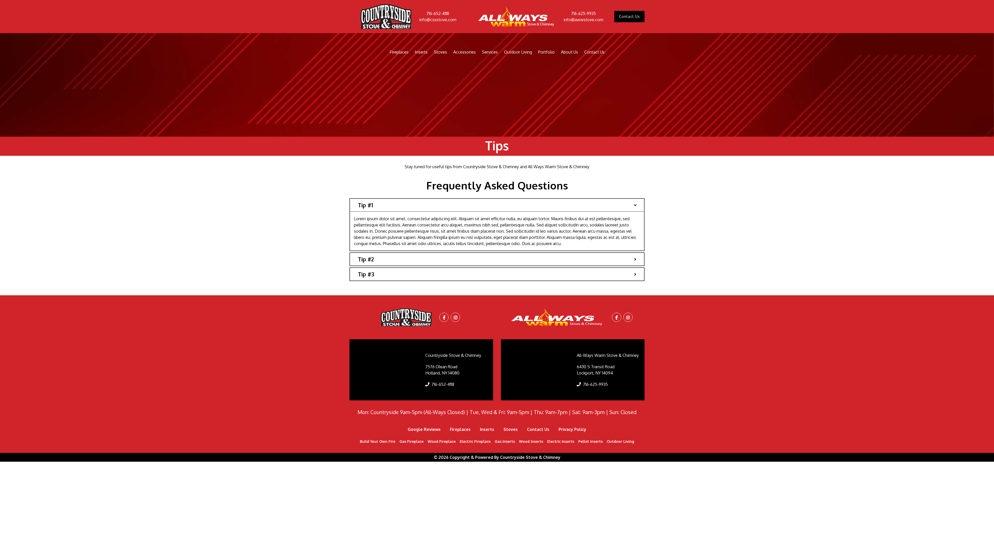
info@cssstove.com (437, 19)
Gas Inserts (505, 441)
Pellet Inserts (590, 441)
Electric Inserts (560, 441)
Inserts (421, 52)
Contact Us (629, 16)
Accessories (464, 52)
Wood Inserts (531, 441)
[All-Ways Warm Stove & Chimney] (517, 16)
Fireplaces (399, 52)
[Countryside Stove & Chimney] (385, 16)
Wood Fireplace (442, 441)
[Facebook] (444, 317)
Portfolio (546, 52)
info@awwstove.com (583, 19)
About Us (569, 52)
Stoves (440, 52)
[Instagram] (455, 317)
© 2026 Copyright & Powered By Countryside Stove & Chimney (497, 457)
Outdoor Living (518, 52)
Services (490, 52)
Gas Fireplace (411, 441)
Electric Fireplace (475, 441)
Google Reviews (424, 429)
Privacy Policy (572, 429)
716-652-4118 (437, 13)
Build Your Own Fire (377, 441)
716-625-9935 (583, 13)
